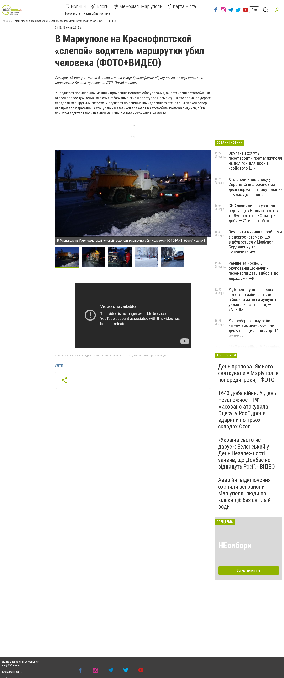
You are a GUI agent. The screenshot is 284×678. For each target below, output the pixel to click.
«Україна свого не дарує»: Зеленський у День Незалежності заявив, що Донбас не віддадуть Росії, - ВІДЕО (246, 453)
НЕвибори (235, 545)
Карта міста (184, 6)
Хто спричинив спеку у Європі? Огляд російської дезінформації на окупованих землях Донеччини (255, 187)
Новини (78, 6)
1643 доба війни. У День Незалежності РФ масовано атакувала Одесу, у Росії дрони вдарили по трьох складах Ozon (247, 410)
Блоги (103, 6)
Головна (6, 21)
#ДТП (59, 366)
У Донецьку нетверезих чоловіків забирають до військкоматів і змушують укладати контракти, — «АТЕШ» (252, 299)
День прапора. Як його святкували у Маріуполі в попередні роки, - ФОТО (248, 373)
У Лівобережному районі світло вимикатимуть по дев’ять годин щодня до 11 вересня (253, 328)
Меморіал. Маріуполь (140, 6)
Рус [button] (254, 10)
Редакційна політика (97, 13)
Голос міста (72, 13)
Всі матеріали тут (248, 570)
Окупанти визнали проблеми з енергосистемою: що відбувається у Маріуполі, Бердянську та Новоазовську (255, 242)
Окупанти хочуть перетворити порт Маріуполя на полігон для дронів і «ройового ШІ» (255, 161)
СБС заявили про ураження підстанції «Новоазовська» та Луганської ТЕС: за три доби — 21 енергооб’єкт (253, 213)
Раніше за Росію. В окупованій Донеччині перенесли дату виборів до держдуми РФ (253, 271)
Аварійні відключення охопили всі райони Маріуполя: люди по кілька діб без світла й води (244, 493)
